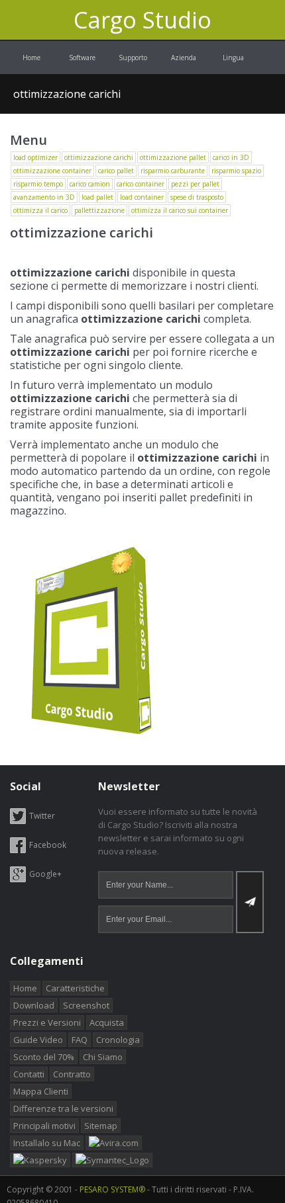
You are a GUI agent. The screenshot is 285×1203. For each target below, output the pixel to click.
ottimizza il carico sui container (179, 210)
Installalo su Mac (46, 1143)
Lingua (234, 57)
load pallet (97, 197)
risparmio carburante (173, 170)
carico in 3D (231, 157)
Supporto (133, 57)
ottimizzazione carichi (67, 94)
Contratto (72, 1074)
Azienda (183, 57)
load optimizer (35, 157)
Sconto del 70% (43, 1057)
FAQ (79, 1040)
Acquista (106, 1022)
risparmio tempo (38, 183)
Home (31, 57)
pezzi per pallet (195, 183)
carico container (140, 183)
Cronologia (118, 1040)
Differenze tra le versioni (63, 1108)
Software (82, 57)
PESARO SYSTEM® (112, 1189)
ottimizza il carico (40, 210)
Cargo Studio (142, 20)
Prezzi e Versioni (47, 1022)
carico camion (90, 183)
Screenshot (86, 1005)
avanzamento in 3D (44, 197)
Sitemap (100, 1126)
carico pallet (116, 170)
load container (142, 197)
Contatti (28, 1074)
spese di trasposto (196, 197)
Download (33, 1005)
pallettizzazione (99, 210)
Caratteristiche (75, 988)
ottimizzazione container (52, 170)
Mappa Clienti (40, 1091)
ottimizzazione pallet (173, 157)
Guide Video (38, 1040)
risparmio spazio (236, 170)
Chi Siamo (103, 1057)
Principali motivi (44, 1126)
